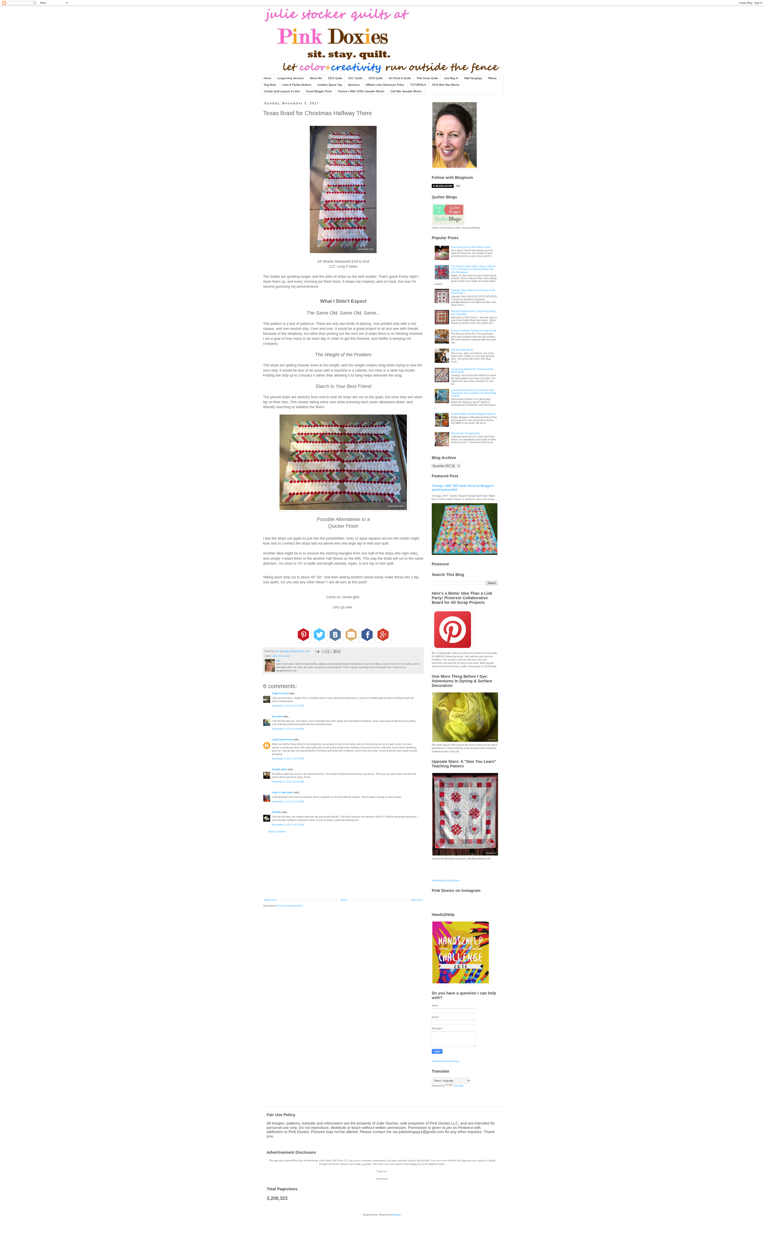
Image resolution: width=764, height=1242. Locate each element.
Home (267, 78)
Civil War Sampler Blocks (406, 91)
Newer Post (270, 900)
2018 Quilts (375, 78)
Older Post (416, 900)
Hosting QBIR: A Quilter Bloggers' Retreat (473, 414)
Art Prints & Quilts (400, 78)
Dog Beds (270, 84)
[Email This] (324, 651)
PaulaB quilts (279, 769)
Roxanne (277, 716)
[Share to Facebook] (335, 651)
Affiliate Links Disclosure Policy (385, 84)
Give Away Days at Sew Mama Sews (470, 247)
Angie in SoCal (280, 693)
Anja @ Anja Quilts (282, 792)
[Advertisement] (343, 866)
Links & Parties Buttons (296, 84)
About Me (316, 78)
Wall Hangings (473, 78)
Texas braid (284, 656)
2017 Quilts (355, 78)
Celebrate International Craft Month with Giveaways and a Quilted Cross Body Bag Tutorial (473, 393)
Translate (458, 1085)
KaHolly (276, 812)
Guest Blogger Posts (319, 91)
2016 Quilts (335, 78)
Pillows (492, 78)
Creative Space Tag (329, 84)
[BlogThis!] (328, 651)
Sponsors (354, 84)
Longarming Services (290, 78)
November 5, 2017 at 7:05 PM (288, 801)
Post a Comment (277, 831)
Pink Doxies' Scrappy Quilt (465, 433)
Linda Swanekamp (282, 739)
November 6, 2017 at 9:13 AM (288, 824)
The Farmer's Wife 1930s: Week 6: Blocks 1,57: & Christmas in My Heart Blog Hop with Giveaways (473, 269)
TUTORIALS (418, 84)
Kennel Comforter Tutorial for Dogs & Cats (473, 330)
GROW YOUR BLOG (462, 350)
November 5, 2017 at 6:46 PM (288, 781)
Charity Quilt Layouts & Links (282, 91)
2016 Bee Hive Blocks (445, 84)
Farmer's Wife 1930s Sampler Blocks (361, 91)
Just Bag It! (451, 78)
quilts (274, 656)
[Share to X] (331, 651)
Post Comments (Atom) (290, 905)
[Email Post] (317, 651)
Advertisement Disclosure (445, 880)
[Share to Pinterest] (339, 651)
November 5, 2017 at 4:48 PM (288, 728)
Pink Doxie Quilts (427, 78)
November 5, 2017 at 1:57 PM (288, 705)
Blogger (396, 1214)
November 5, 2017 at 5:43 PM (288, 758)
